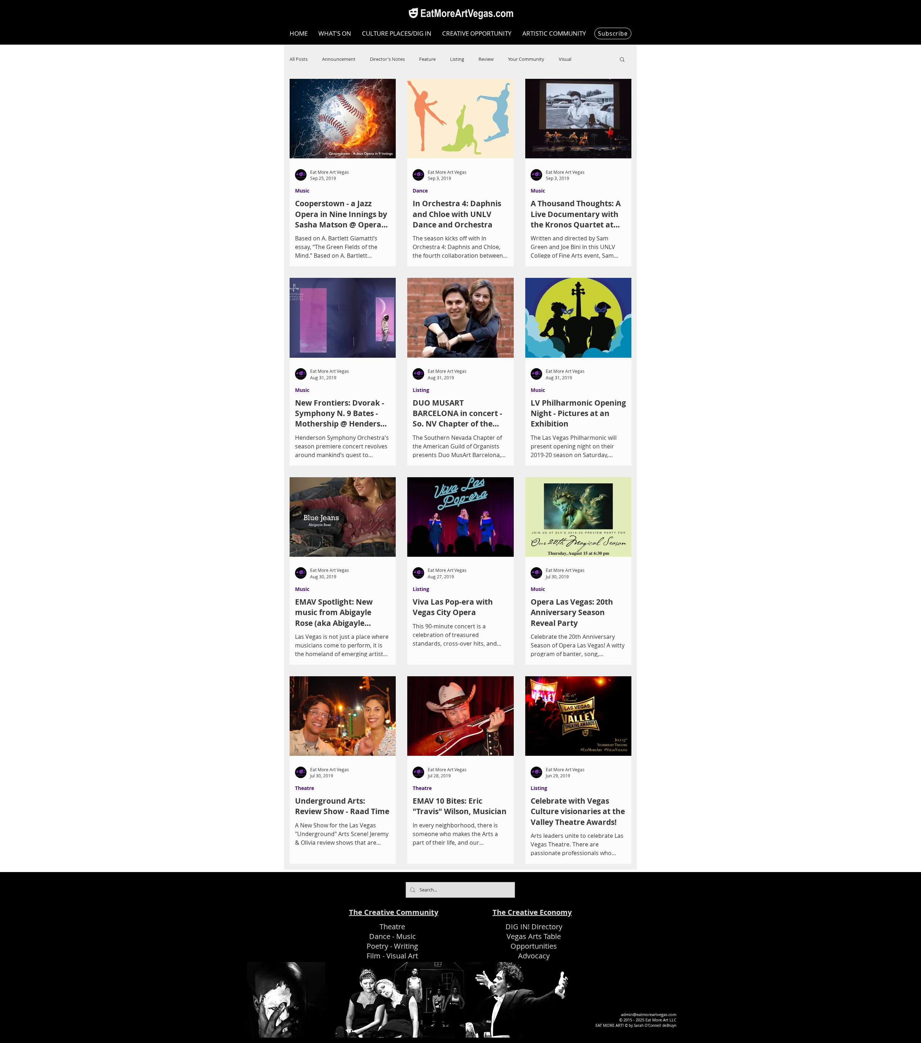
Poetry (377, 946)
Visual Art (402, 956)
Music (302, 191)
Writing (406, 946)
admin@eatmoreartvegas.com (648, 1014)
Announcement (338, 59)
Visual (565, 59)
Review (486, 59)
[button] (622, 60)
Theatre (304, 788)
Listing (457, 59)
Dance (420, 191)
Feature (427, 59)
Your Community (526, 59)
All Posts (299, 59)
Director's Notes (387, 59)
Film (374, 956)
